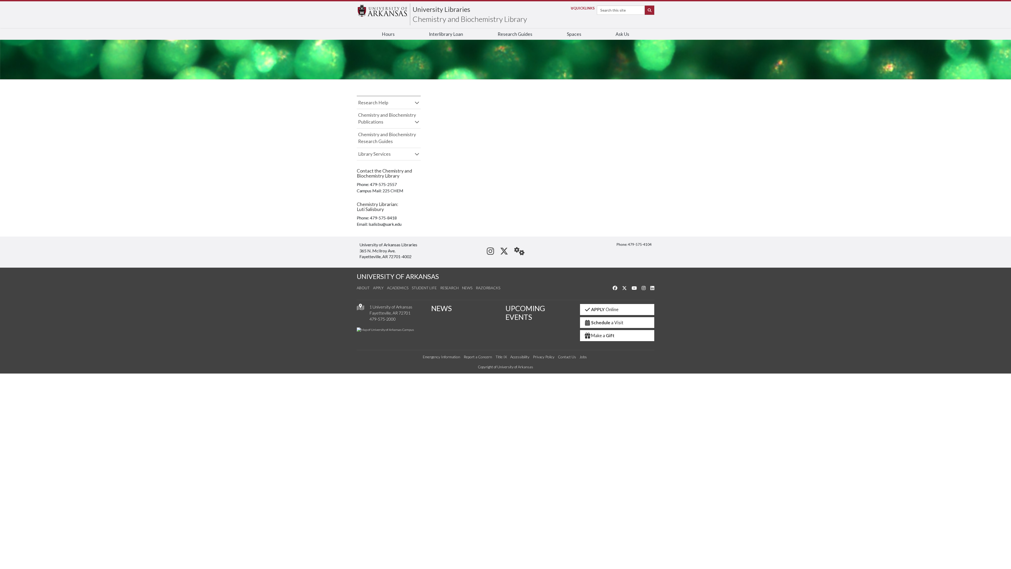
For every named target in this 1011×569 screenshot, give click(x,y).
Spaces (574, 34)
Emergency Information (441, 357)
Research (449, 288)
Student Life (424, 288)
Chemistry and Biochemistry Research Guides (387, 138)
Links (584, 8)
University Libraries (441, 9)
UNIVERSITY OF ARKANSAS (398, 276)
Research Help (373, 102)
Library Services (374, 154)
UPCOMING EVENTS (525, 312)
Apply (378, 288)
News (467, 288)
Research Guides (515, 34)
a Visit (607, 322)
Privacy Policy (543, 357)
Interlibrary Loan (446, 34)
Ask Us (622, 34)
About (363, 288)
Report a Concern (478, 357)
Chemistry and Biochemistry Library (470, 18)
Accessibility (519, 357)
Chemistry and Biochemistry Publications (387, 118)
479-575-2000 (382, 318)
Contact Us (567, 357)
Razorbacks (488, 288)
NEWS (441, 308)
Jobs (583, 357)
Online (604, 309)
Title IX (501, 357)
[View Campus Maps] (360, 308)
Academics (397, 288)
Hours (388, 34)
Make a (602, 335)
